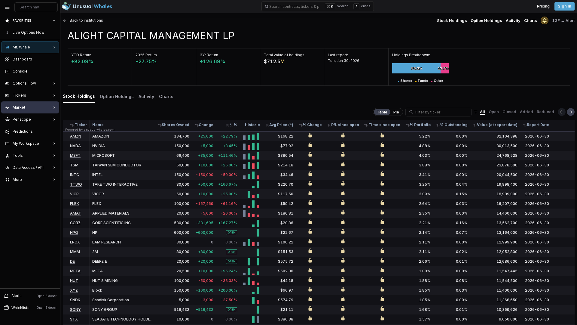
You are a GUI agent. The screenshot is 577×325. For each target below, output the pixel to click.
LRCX (75, 242)
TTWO (76, 184)
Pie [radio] (396, 112)
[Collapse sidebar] (7, 7)
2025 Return (146, 55)
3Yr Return (209, 55)
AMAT (75, 213)
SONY (75, 309)
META (75, 271)
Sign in (564, 6)
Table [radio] (382, 112)
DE (72, 261)
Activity (513, 20)
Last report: (338, 55)
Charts (530, 20)
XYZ (74, 290)
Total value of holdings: (284, 55)
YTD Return (81, 55)
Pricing (543, 6)
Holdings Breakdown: (411, 55)
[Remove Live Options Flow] (54, 32)
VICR (74, 194)
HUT (74, 280)
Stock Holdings (452, 20)
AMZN (75, 136)
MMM (75, 251)
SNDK (75, 300)
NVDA (75, 146)
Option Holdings (486, 20)
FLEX (74, 203)
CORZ (75, 223)
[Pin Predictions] (52, 131)
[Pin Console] (52, 71)
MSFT (75, 155)
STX (74, 319)
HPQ (74, 232)
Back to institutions (86, 20)
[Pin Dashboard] (52, 59)
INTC (74, 174)
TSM (74, 165)
